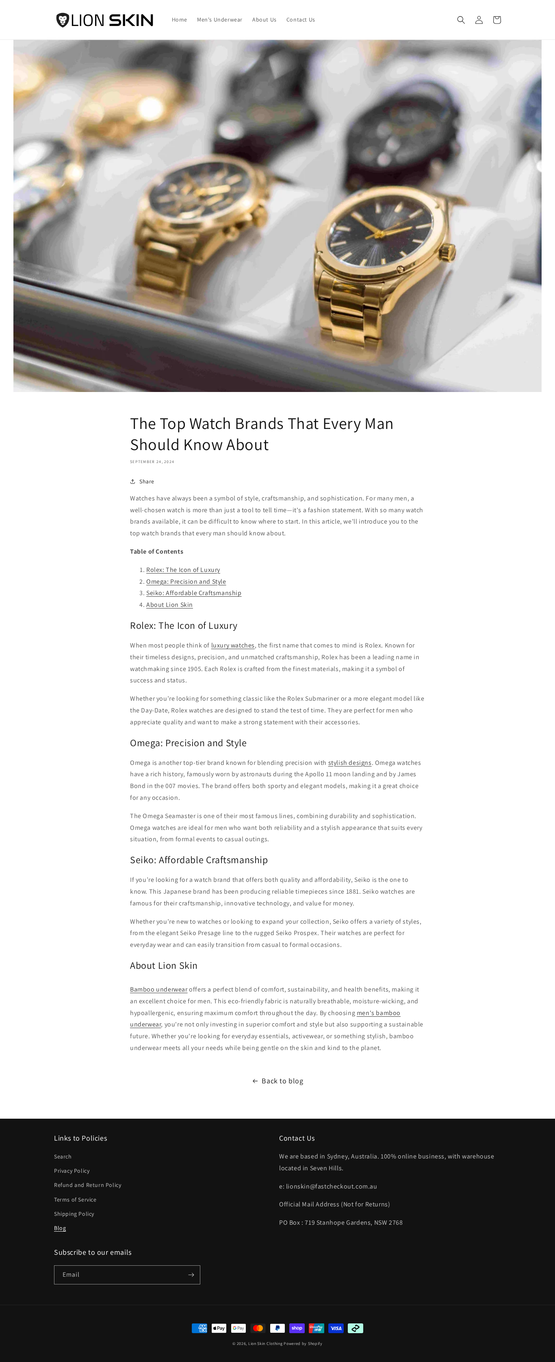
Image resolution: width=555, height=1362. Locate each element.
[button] (461, 20)
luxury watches (233, 645)
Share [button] (146, 481)
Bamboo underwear (159, 989)
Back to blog (282, 1080)
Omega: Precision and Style (186, 581)
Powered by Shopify (303, 1343)
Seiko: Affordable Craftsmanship (194, 593)
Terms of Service (75, 1199)
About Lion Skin (169, 604)
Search (63, 1156)
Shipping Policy (74, 1213)
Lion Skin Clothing (265, 1343)
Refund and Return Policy (87, 1185)
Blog (60, 1228)
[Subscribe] (191, 1274)
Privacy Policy (71, 1170)
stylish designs (350, 762)
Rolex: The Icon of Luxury (183, 569)
